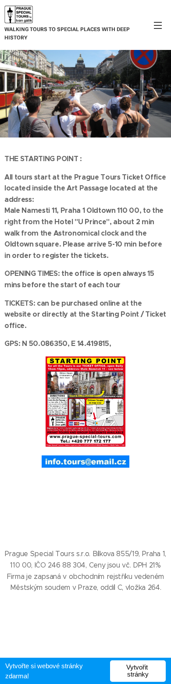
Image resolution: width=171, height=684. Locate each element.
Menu (158, 25)
